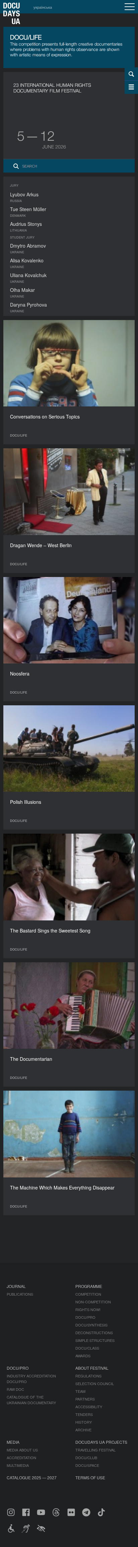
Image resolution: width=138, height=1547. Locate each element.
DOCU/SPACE (87, 1465)
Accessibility (88, 1406)
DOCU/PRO (85, 1317)
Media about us (22, 1450)
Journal (16, 1286)
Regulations (88, 1375)
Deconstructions (94, 1332)
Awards (82, 1355)
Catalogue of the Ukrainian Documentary (31, 1399)
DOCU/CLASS (87, 1348)
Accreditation (21, 1457)
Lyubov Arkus (24, 194)
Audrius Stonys (26, 223)
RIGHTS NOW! (87, 1309)
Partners (85, 1399)
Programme (88, 1286)
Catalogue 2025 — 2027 (32, 1477)
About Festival (92, 1368)
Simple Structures (95, 1340)
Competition (88, 1294)
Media (13, 1442)
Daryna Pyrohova (28, 304)
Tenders (84, 1414)
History (83, 1422)
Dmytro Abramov (28, 245)
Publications (20, 1294)
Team (80, 1391)
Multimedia (18, 1465)
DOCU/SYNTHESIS (91, 1325)
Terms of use (90, 1477)
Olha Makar (22, 289)
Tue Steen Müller (28, 209)
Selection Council (94, 1383)
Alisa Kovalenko (27, 260)
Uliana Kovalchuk (28, 275)
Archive (83, 1429)
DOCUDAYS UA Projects (101, 1442)
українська (42, 7)
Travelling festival (95, 1450)
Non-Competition (93, 1301)
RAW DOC (15, 1389)
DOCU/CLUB (86, 1457)
